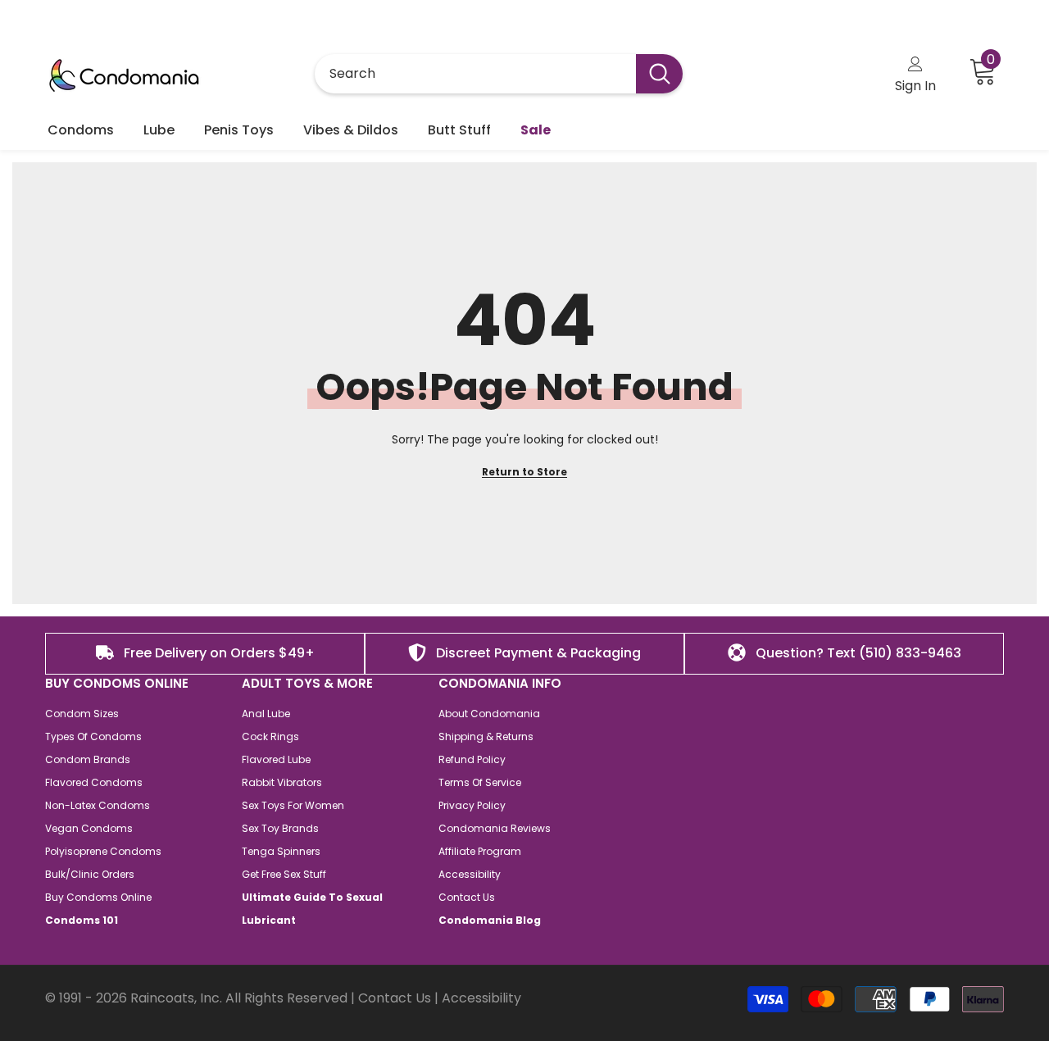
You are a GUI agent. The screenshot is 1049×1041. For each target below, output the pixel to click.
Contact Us (394, 998)
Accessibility (481, 998)
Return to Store (524, 472)
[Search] (499, 73)
